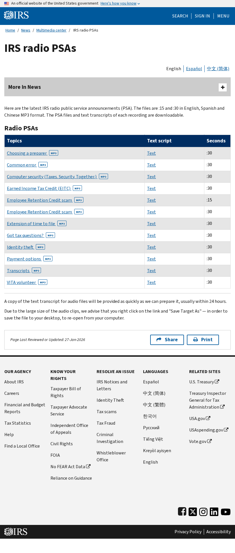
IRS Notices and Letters (112, 385)
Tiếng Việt (153, 439)
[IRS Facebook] (182, 510)
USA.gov (197, 418)
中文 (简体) (218, 69)
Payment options (29, 259)
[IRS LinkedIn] (214, 510)
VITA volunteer (26, 282)
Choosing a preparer (31, 153)
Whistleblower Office (111, 456)
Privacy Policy (188, 532)
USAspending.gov (206, 430)
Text (151, 153)
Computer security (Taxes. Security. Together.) (56, 177)
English (173, 69)
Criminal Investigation (110, 438)
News (25, 30)
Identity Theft (110, 400)
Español (194, 69)
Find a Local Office (22, 446)
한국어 (150, 416)
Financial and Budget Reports (24, 408)
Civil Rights (61, 444)
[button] (202, 16)
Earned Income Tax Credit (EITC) (43, 188)
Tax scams (107, 412)
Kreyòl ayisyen (157, 451)
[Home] (16, 15)
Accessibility (218, 532)
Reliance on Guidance (71, 478)
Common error (26, 165)
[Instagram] (203, 510)
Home (10, 30)
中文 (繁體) (154, 405)
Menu (223, 16)
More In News (24, 87)
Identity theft (25, 247)
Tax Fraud (106, 423)
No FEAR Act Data (67, 467)
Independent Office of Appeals (69, 428)
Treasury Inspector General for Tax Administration (207, 400)
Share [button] (171, 339)
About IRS (14, 382)
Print (207, 339)
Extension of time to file (36, 224)
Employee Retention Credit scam (44, 200)
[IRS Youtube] (226, 510)
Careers (11, 393)
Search (180, 16)
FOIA (55, 455)
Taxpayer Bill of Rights (65, 392)
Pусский (151, 428)
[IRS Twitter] (193, 510)
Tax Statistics (17, 423)
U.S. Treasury (201, 382)
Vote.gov (197, 441)
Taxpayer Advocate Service (68, 410)
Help (9, 435)
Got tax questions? (30, 235)
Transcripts (23, 271)
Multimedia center (51, 30)
